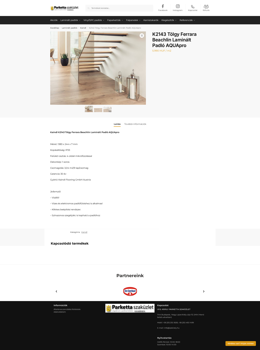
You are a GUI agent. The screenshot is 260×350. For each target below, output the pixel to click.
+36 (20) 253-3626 (170, 322)
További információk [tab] (135, 124)
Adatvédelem (60, 312)
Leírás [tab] (117, 124)
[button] (142, 35)
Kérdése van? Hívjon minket (241, 343)
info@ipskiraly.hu (171, 328)
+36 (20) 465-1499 (186, 322)
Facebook (162, 10)
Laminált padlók (69, 28)
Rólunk (206, 10)
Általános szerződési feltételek (67, 309)
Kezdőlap (54, 28)
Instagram (178, 10)
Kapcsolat (192, 10)
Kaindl (83, 28)
